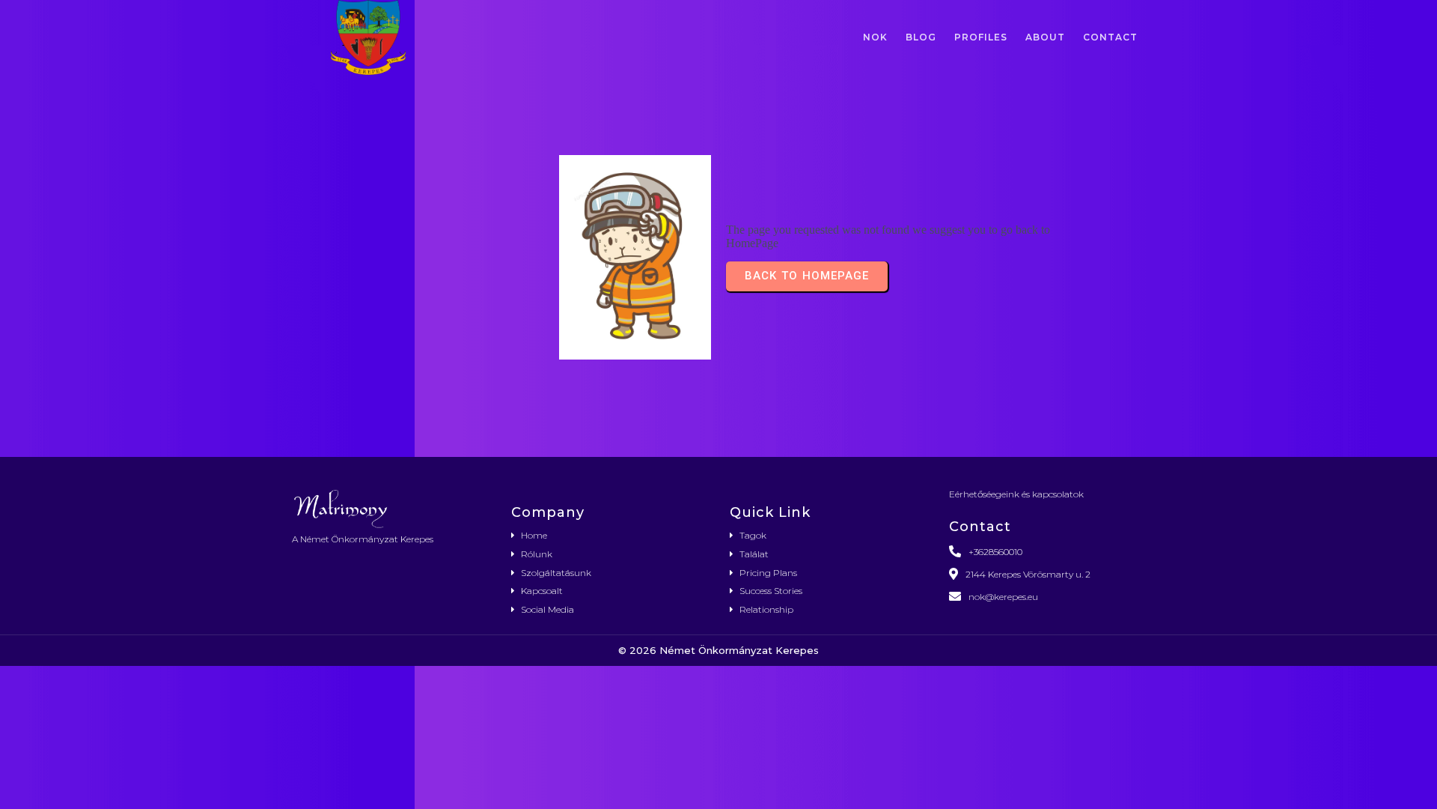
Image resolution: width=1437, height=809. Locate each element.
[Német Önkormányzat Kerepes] (390, 508)
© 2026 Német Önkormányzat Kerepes (718, 650)
